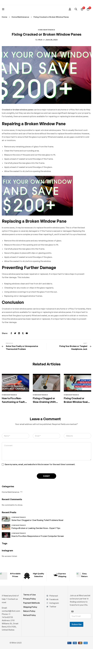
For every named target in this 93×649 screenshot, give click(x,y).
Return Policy (29, 611)
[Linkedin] (19, 333)
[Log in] (70, 9)
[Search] (76, 9)
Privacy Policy (29, 599)
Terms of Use (29, 594)
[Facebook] (11, 333)
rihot (38, 40)
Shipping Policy (30, 607)
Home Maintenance (20, 17)
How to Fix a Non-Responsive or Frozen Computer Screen (38, 536)
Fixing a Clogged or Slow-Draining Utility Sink (45, 402)
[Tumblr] (23, 333)
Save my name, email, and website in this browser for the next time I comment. (40, 464)
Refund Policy (29, 615)
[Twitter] (15, 333)
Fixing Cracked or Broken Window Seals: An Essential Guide (77, 402)
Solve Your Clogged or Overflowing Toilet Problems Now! (37, 520)
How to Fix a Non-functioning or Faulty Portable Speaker (14, 402)
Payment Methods (31, 603)
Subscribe (76, 624)
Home (4, 17)
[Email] (27, 333)
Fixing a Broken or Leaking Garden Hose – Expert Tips (36, 528)
